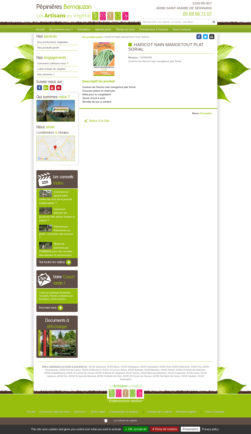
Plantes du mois (125, 29)
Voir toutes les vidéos (52, 262)
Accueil (40, 29)
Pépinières (64, 7)
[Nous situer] (55, 148)
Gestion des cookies (160, 411)
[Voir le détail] (45, 193)
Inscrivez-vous (48, 307)
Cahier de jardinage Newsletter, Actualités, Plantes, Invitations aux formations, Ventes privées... (56, 296)
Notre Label (98, 411)
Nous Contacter (182, 29)
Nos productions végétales (52, 42)
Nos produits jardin (48, 47)
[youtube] (52, 87)
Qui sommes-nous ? (61, 29)
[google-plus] (46, 87)
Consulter (202, 113)
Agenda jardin (103, 29)
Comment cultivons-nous (55, 411)
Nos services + (45, 74)
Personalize (190, 429)
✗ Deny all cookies (164, 429)
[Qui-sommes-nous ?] (55, 110)
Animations (83, 29)
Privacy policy (210, 429)
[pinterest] (59, 87)
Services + (80, 411)
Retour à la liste (99, 121)
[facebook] (39, 87)
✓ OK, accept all (135, 429)
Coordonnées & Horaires (153, 29)
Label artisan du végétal (51, 68)
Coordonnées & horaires (124, 411)
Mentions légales (186, 411)
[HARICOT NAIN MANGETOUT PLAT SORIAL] (104, 59)
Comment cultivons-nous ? (52, 63)
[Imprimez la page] (212, 36)
